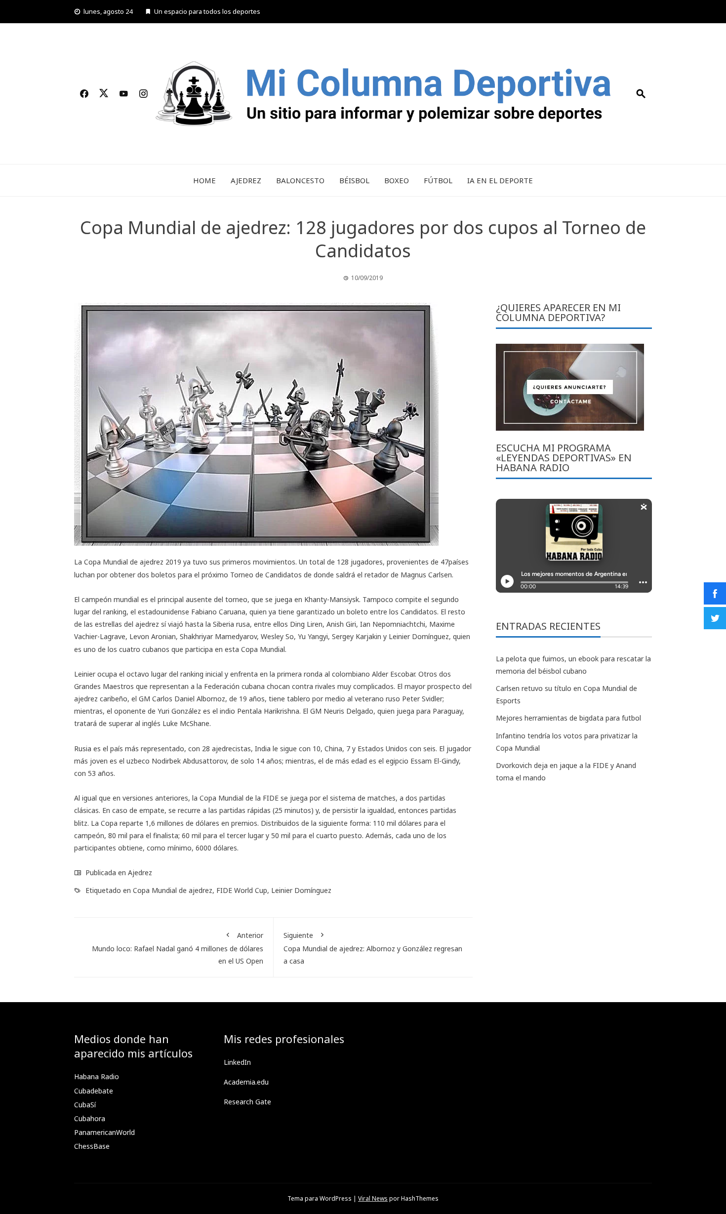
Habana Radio (96, 1076)
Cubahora (89, 1118)
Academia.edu (246, 1082)
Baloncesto (300, 180)
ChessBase (92, 1146)
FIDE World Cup (241, 890)
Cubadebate (93, 1090)
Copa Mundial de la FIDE (239, 798)
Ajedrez (246, 180)
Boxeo (396, 180)
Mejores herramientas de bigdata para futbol (568, 718)
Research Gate (247, 1101)
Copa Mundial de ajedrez (172, 890)
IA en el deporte (500, 180)
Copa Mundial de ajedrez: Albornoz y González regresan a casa (372, 948)
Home (204, 180)
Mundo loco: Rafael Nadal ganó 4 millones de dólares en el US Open (177, 948)
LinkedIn (237, 1062)
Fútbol (438, 180)
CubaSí (85, 1104)
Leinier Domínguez (301, 890)
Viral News (373, 1198)
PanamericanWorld (104, 1132)
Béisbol (354, 180)
